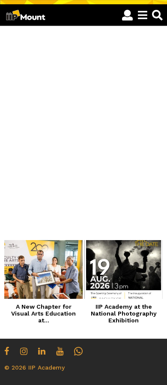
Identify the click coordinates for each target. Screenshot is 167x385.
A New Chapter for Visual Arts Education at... (43, 313)
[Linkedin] (41, 351)
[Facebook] (6, 351)
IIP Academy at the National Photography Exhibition (124, 313)
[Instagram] (23, 351)
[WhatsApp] (78, 351)
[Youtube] (59, 351)
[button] (127, 15)
